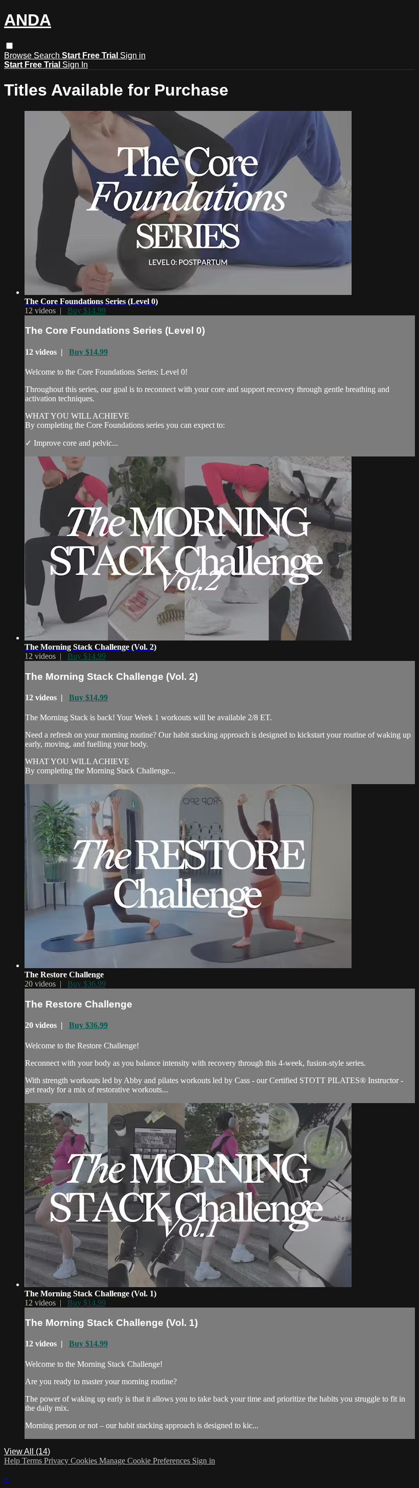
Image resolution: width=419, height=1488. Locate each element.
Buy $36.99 (86, 983)
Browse (19, 55)
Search (48, 55)
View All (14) (27, 1451)
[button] (9, 45)
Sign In (75, 64)
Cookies (85, 1460)
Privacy (57, 1460)
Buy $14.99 (86, 310)
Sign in (133, 55)
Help (13, 1460)
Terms (33, 1460)
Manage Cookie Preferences (145, 1460)
